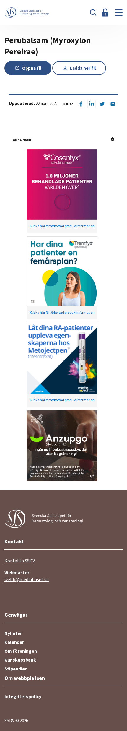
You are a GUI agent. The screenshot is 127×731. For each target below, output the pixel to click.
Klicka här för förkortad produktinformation (62, 226)
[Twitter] (102, 104)
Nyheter (13, 633)
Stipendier (15, 669)
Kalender (14, 642)
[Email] (113, 104)
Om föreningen (20, 651)
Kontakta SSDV (19, 560)
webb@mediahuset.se (26, 579)
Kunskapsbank (20, 660)
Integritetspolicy (22, 696)
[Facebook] (81, 104)
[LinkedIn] (91, 104)
